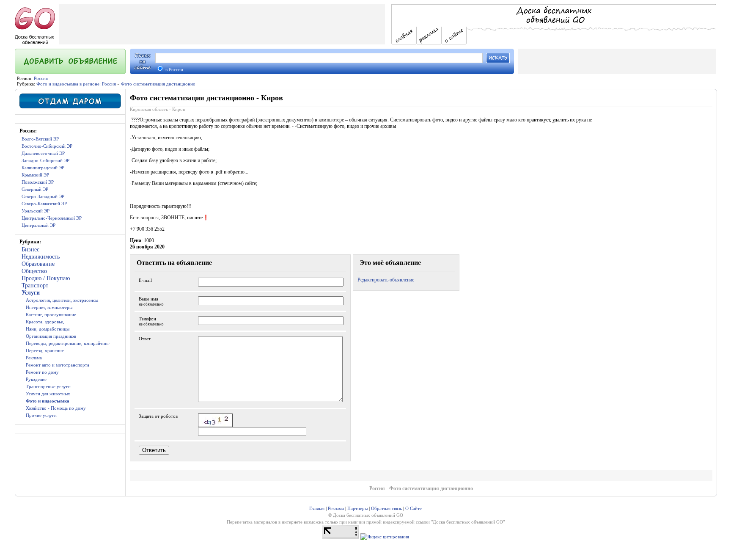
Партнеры (357, 508)
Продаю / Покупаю (46, 278)
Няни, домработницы (47, 328)
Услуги (31, 293)
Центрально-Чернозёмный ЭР (52, 218)
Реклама (34, 357)
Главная (316, 508)
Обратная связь (386, 508)
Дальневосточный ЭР (43, 153)
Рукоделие (36, 379)
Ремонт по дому (42, 372)
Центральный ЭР (38, 225)
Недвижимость (41, 257)
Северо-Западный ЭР (43, 196)
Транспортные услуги (48, 386)
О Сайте (413, 508)
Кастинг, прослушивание (51, 314)
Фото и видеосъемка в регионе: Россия (76, 83)
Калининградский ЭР (43, 167)
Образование (38, 264)
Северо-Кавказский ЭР (44, 203)
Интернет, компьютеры (49, 307)
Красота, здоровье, (45, 321)
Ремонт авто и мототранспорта (57, 364)
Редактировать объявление (385, 280)
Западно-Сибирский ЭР (45, 160)
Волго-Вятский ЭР (40, 138)
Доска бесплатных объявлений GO (468, 521)
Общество (34, 271)
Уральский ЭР (35, 210)
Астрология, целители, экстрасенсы (62, 300)
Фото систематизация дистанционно (158, 83)
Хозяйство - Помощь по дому (56, 408)
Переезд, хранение (45, 350)
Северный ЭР (35, 189)
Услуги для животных (48, 393)
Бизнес (30, 249)
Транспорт (35, 285)
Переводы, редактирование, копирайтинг (68, 343)
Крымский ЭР (35, 174)
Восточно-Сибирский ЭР (47, 146)
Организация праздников (51, 336)
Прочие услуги (41, 415)
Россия (41, 78)
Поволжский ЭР (38, 182)
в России (173, 69)
